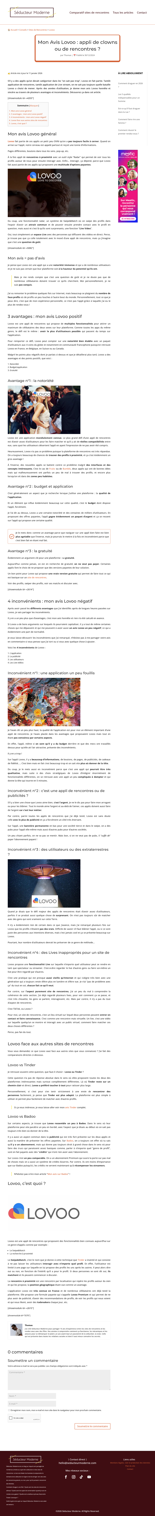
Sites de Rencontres (38, 30)
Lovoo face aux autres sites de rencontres (28, 120)
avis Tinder (70, 1107)
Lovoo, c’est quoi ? (18, 123)
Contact (142, 12)
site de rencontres (36, 577)
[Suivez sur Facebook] (65, 1477)
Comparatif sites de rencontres (89, 12)
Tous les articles (123, 12)
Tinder (81, 1259)
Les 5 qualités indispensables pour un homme (129, 98)
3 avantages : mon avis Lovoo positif (25, 114)
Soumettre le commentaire (92, 1426)
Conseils (23, 30)
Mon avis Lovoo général (20, 111)
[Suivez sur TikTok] (81, 1477)
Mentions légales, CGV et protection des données (130, 1463)
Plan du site (130, 1466)
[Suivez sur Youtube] (89, 1477)
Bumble (67, 468)
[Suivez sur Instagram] (73, 1477)
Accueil (14, 30)
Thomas (67, 55)
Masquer (34, 105)
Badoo (70, 1140)
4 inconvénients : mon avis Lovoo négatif (27, 117)
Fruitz (52, 468)
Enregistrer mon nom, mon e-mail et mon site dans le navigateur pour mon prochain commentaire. (56, 1410)
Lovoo (52, 30)
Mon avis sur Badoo (58, 1173)
